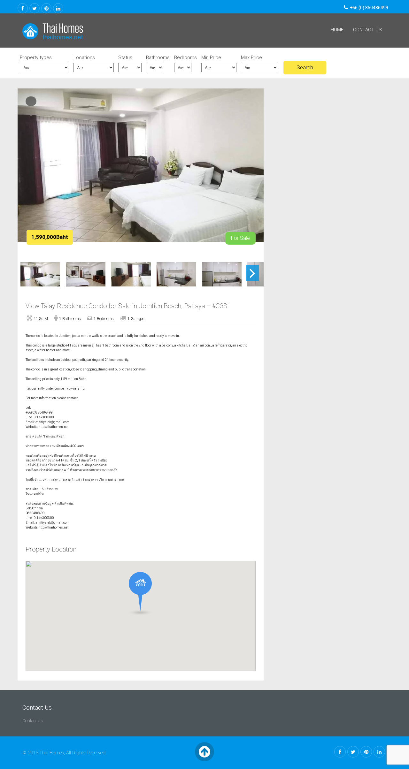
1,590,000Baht (49, 237)
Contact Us (367, 30)
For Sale (240, 238)
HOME (337, 30)
